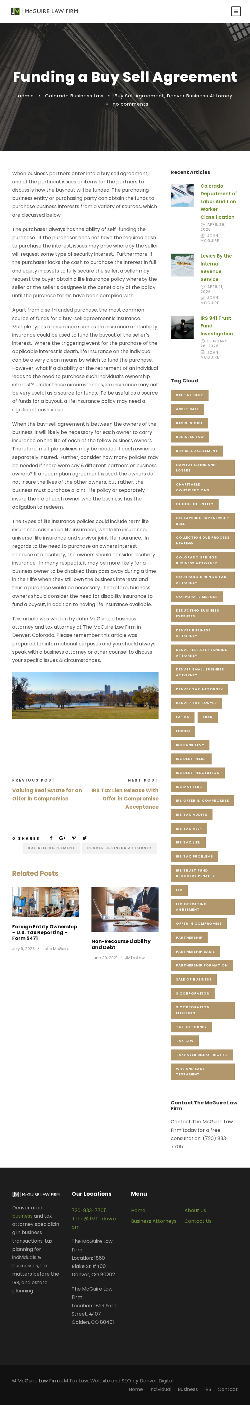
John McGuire (56, 949)
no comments (130, 104)
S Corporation (192, 993)
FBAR (207, 716)
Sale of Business (194, 979)
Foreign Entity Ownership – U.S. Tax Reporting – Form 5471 (44, 932)
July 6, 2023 (23, 949)
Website (100, 1380)
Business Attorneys (154, 1221)
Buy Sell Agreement (139, 95)
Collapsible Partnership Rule (202, 520)
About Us (195, 1210)
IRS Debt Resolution (198, 772)
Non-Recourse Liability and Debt (121, 944)
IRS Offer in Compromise (202, 800)
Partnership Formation (202, 965)
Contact (228, 1389)
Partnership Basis (195, 951)
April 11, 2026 (212, 289)
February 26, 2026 (214, 343)
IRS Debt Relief (191, 758)
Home (138, 1210)
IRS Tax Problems (194, 856)
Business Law (190, 436)
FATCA (182, 716)
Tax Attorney (191, 1026)
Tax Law (185, 1040)
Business (188, 1389)
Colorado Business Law (74, 95)
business (22, 1215)
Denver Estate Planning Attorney (202, 652)
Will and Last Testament (190, 1071)
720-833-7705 (89, 1210)
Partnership (189, 937)
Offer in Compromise (199, 923)
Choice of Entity (194, 503)
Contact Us (198, 1221)
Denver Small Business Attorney (200, 672)
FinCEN (183, 730)
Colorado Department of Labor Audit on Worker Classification (219, 201)
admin (26, 95)
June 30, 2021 (104, 958)
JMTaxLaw (135, 958)
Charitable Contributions (192, 487)
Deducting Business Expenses (197, 613)
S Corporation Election (192, 1010)
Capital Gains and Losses (196, 467)
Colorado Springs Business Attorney (196, 560)
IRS (207, 1389)
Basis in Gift (189, 423)
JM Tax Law (74, 1380)
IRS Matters (189, 786)
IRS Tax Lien (188, 842)
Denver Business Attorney (199, 95)
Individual (160, 1389)
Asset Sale (187, 408)
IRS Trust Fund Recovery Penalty (195, 873)
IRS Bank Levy (190, 744)
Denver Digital (156, 1380)
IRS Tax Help (189, 828)
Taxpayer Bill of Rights (202, 1054)
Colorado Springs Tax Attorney (201, 579)
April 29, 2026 (213, 227)
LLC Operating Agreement (191, 906)
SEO (126, 1380)
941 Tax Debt (189, 394)
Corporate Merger (197, 596)
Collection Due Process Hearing (203, 540)
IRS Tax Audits (191, 814)
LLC (179, 889)
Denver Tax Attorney (199, 689)
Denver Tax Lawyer (196, 702)
